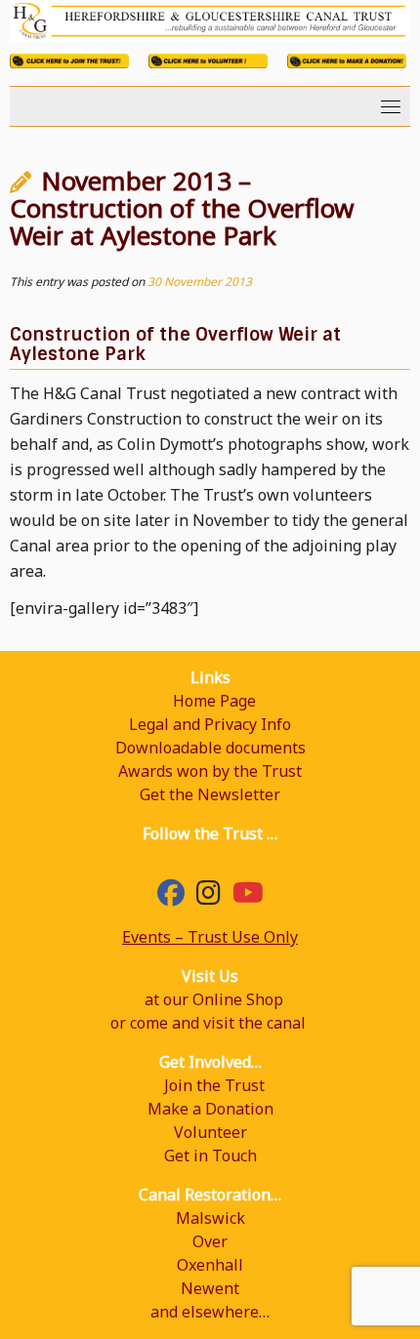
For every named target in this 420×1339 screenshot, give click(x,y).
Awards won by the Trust (210, 771)
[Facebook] (171, 897)
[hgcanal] (208, 897)
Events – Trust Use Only (210, 937)
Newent (210, 1288)
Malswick (210, 1218)
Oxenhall (210, 1265)
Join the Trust (214, 1085)
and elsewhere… (210, 1311)
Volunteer (210, 1132)
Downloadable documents (210, 747)
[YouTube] (248, 897)
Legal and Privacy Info (210, 724)
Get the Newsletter (210, 794)
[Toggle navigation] (390, 106)
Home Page (214, 700)
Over (210, 1241)
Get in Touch (210, 1155)
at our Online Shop (214, 999)
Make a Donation (210, 1108)
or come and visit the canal (208, 1023)
